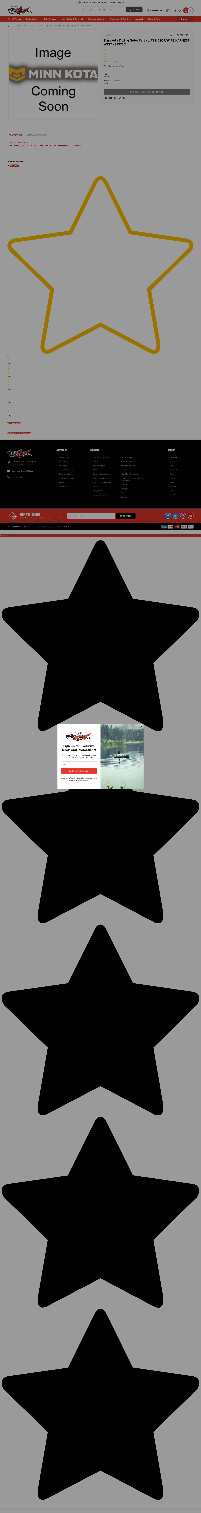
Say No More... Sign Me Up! (79, 771)
